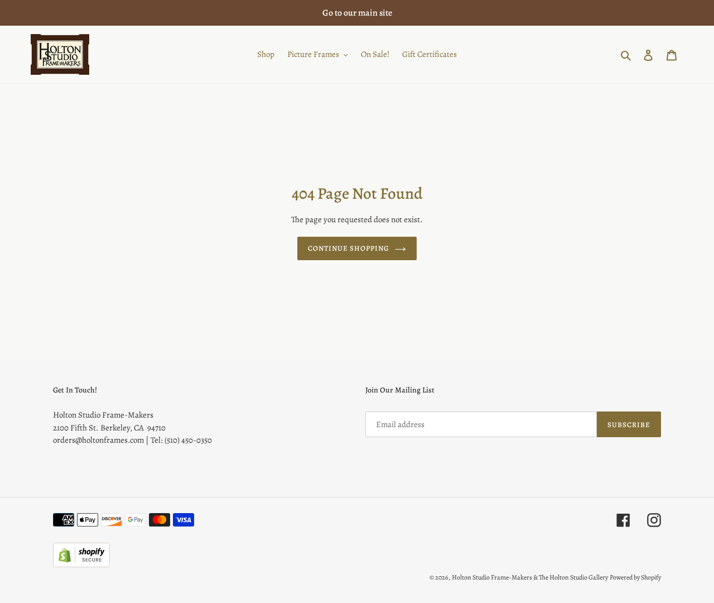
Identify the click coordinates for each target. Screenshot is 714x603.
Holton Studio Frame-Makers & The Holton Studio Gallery (530, 577)
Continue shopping (349, 248)
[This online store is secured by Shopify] (81, 564)
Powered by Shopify (635, 577)
